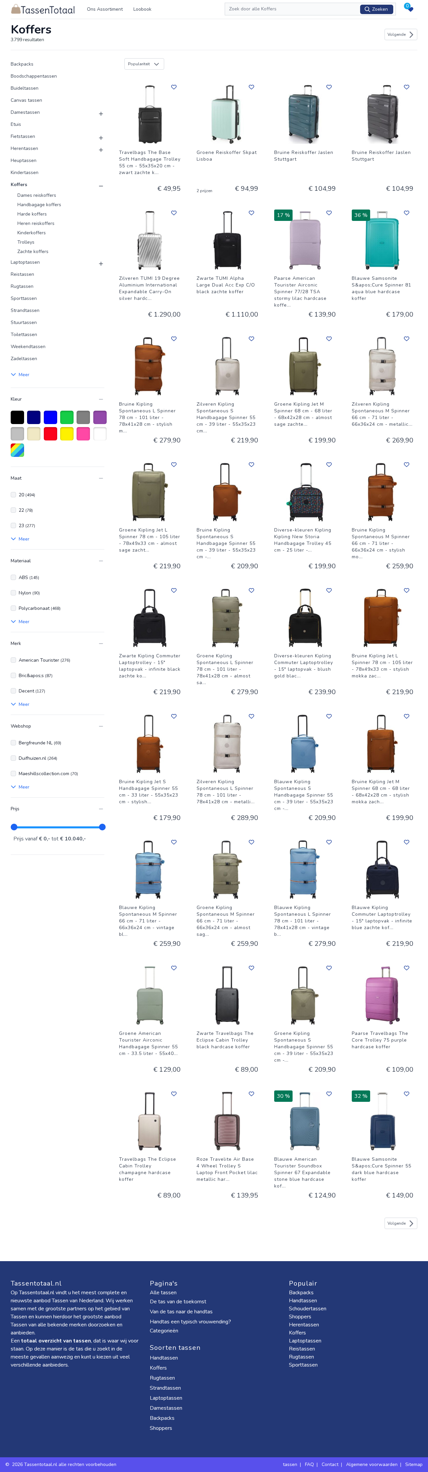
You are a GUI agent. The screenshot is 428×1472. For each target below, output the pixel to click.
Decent (32, 691)
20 (27, 495)
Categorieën (165, 1330)
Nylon (29, 593)
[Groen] (68, 420)
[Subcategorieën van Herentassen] (97, 150)
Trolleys (25, 242)
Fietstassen (23, 136)
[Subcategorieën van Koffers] (97, 186)
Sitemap (414, 1464)
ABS (29, 577)
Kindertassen (24, 172)
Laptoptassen (25, 262)
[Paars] (101, 420)
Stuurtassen (24, 322)
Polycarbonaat (40, 608)
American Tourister (44, 660)
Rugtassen (22, 286)
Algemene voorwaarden (372, 1464)
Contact (330, 1464)
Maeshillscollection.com (48, 773)
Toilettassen (24, 334)
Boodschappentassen (34, 76)
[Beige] (35, 437)
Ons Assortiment (105, 9)
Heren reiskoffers (36, 223)
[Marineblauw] (35, 420)
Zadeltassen (24, 358)
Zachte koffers (32, 251)
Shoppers (162, 1428)
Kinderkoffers (31, 233)
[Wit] (101, 437)
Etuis (16, 124)
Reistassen (22, 274)
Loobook (142, 9)
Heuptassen (23, 160)
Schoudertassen (307, 1308)
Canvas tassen (26, 100)
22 (26, 510)
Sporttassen (24, 298)
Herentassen (24, 148)
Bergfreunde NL (40, 743)
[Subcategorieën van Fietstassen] (97, 138)
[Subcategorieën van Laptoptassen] (97, 263)
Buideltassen (24, 88)
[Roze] (84, 437)
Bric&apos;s (35, 675)
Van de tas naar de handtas (181, 1311)
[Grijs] (84, 420)
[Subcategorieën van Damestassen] (97, 113)
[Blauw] (52, 420)
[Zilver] (18, 437)
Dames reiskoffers (36, 195)
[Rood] (52, 437)
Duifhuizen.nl (38, 758)
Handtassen (164, 1358)
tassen (290, 1464)
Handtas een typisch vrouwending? (190, 1321)
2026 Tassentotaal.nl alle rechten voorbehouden (65, 1464)
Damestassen (25, 112)
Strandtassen (25, 310)
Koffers (19, 184)
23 (27, 525)
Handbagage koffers (39, 204)
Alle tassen (163, 1292)
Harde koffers (32, 214)
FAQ (309, 1464)
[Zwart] (18, 420)
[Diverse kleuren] (18, 453)
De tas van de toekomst (178, 1301)
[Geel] (68, 437)
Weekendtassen (28, 346)
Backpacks (22, 64)
